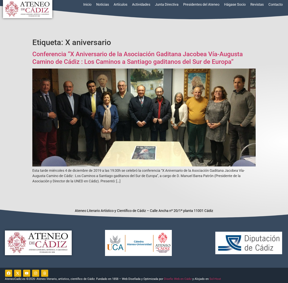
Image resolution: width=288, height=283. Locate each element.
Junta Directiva (166, 4)
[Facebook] (8, 273)
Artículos (120, 4)
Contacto (275, 4)
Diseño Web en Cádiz (178, 279)
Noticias (102, 4)
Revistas (257, 4)
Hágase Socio (235, 4)
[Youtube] (26, 273)
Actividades (141, 4)
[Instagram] (35, 273)
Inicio (87, 4)
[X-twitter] (17, 273)
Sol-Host (215, 279)
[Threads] (44, 273)
